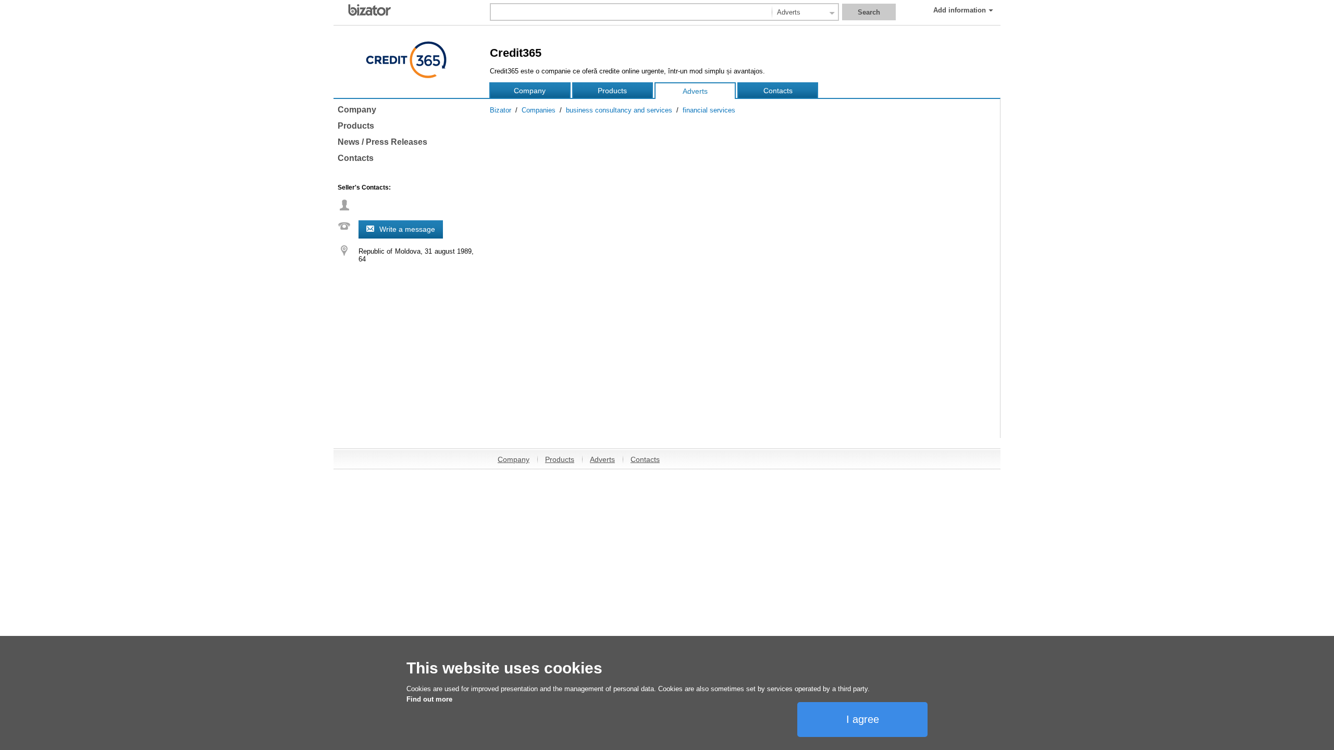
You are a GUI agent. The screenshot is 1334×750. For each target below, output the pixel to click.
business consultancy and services (619, 110)
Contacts (778, 90)
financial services (709, 110)
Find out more (429, 699)
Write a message (407, 229)
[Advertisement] (742, 365)
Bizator (500, 110)
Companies (538, 110)
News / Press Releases (382, 142)
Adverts (695, 91)
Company (530, 90)
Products (612, 90)
